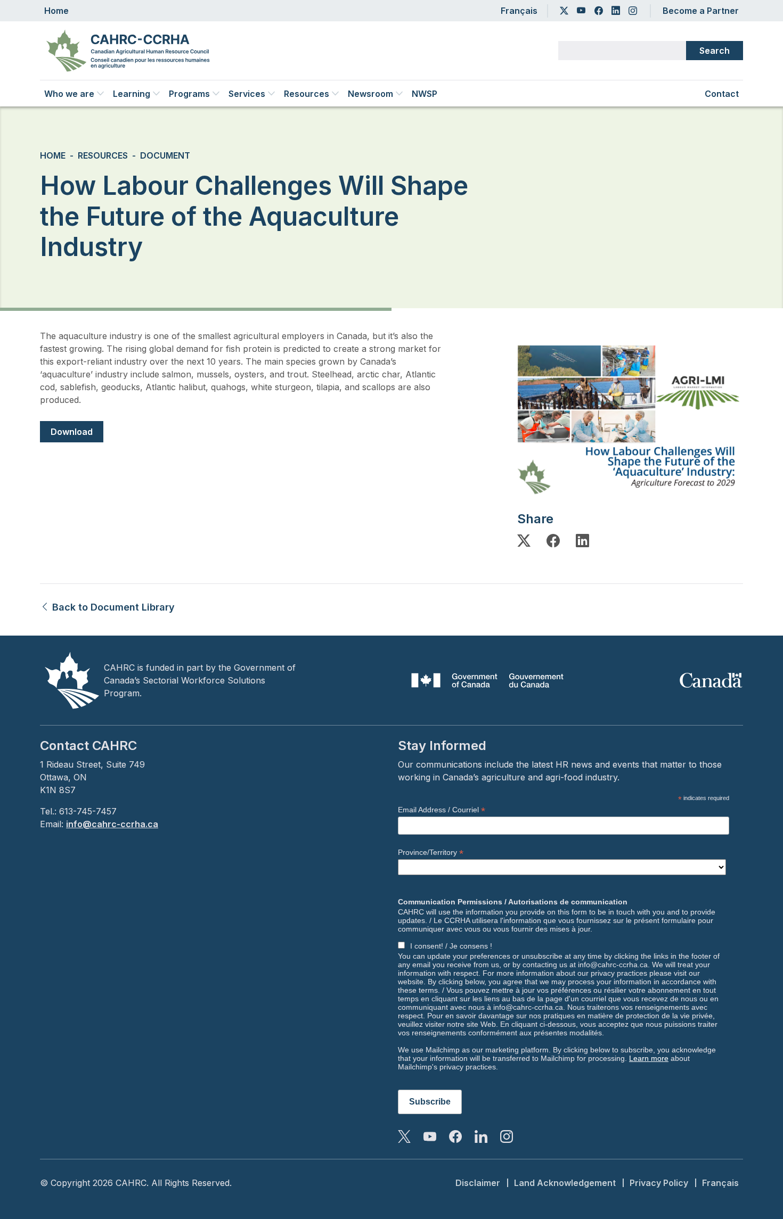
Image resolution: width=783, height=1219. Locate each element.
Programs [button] (189, 93)
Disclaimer (477, 1182)
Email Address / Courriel (441, 810)
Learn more (648, 1058)
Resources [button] (306, 93)
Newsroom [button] (370, 93)
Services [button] (247, 93)
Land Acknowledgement (565, 1182)
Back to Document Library (112, 607)
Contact (722, 93)
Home (56, 10)
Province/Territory (430, 852)
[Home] (132, 50)
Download (72, 431)
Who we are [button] (69, 93)
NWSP (424, 93)
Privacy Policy (659, 1182)
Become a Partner (701, 10)
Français (519, 10)
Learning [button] (131, 93)
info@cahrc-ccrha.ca (112, 824)
